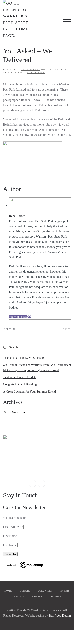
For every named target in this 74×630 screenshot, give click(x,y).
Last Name (10, 545)
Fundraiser (36, 72)
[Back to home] (16, 19)
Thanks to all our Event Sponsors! (24, 357)
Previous (10, 329)
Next (66, 329)
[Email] (29, 316)
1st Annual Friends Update (19, 377)
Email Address (13, 526)
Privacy (37, 596)
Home (8, 590)
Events (65, 590)
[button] (67, 19)
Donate (25, 590)
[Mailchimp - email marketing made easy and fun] (24, 564)
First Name (10, 536)
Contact (18, 596)
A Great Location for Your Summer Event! (29, 391)
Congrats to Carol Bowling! (20, 384)
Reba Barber (30, 69)
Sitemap (56, 596)
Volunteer (45, 590)
